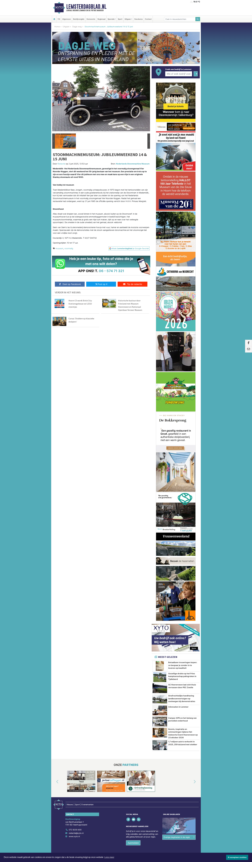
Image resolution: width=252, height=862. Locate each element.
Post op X (102, 284)
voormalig (68, 248)
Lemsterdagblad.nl (86, 6)
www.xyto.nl (74, 836)
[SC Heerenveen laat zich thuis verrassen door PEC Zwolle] (159, 688)
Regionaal (101, 19)
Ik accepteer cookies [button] (237, 857)
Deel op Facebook (72, 284)
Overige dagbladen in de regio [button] (177, 837)
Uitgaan (66, 26)
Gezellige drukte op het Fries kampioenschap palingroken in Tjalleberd (182, 676)
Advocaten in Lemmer (178, 707)
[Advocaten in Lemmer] (159, 710)
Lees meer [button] (109, 857)
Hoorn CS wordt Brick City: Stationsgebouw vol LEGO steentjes (80, 303)
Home (57, 26)
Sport (120, 19)
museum (59, 248)
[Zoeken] (197, 19)
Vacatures (138, 19)
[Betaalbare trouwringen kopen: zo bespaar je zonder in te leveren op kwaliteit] (159, 666)
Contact (148, 19)
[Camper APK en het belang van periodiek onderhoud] (159, 722)
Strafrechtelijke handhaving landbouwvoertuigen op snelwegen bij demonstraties (181, 698)
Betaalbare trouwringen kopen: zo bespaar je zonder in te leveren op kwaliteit (182, 665)
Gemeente (90, 19)
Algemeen (66, 19)
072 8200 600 (75, 830)
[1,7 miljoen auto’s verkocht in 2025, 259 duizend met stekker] (159, 745)
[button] (53, 141)
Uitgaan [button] (128, 19)
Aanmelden (133, 843)
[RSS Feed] (138, 819)
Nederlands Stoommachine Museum (132, 164)
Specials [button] (111, 19)
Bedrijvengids (78, 19)
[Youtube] (133, 819)
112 (58, 19)
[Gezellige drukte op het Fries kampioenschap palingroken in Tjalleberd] (159, 677)
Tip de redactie (134, 284)
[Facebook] (128, 819)
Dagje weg (77, 26)
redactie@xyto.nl (76, 833)
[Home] (54, 19)
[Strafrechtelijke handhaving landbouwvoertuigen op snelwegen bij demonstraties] (159, 699)
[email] (248, 349)
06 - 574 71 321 (111, 271)
